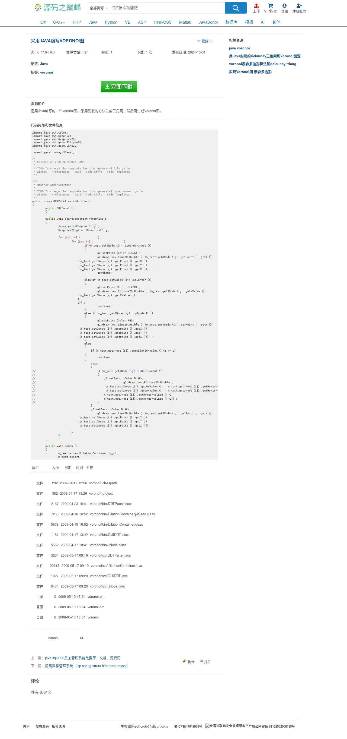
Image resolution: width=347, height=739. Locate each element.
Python (111, 22)
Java (93, 22)
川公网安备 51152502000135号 (273, 726)
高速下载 (119, 87)
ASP (142, 22)
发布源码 (42, 726)
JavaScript (208, 22)
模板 (249, 22)
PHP (77, 22)
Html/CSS (163, 22)
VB (127, 22)
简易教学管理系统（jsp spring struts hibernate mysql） (87, 665)
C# (43, 22)
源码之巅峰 (62, 8)
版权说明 (58, 726)
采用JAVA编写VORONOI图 (57, 40)
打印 (207, 661)
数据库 (231, 22)
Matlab (185, 22)
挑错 (191, 661)
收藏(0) (207, 40)
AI (263, 22)
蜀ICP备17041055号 (188, 726)
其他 (276, 22)
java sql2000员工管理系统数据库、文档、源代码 (83, 657)
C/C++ (59, 22)
